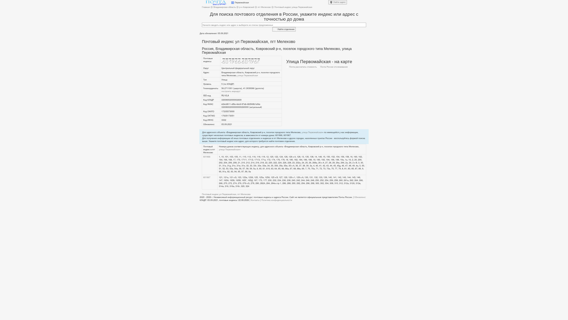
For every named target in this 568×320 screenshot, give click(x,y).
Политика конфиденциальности (276, 200)
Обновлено (359, 197)
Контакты (255, 200)
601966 (206, 156)
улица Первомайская (247, 75)
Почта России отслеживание (334, 66)
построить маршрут (230, 91)
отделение (286, 29)
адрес (339, 1)
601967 (206, 177)
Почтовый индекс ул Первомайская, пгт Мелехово (226, 194)
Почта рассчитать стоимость (303, 66)
